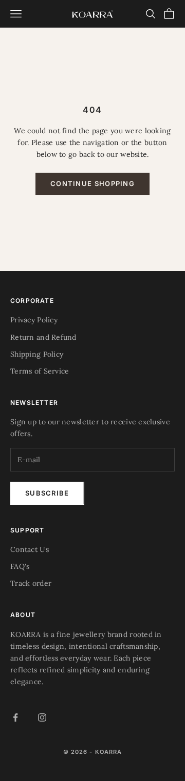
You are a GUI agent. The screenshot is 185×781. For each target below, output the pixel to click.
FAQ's (19, 566)
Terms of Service (39, 371)
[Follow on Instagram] (42, 717)
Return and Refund (43, 337)
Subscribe (47, 493)
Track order (30, 583)
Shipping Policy (36, 354)
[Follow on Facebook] (15, 717)
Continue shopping (92, 183)
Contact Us (29, 549)
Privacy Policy (34, 319)
